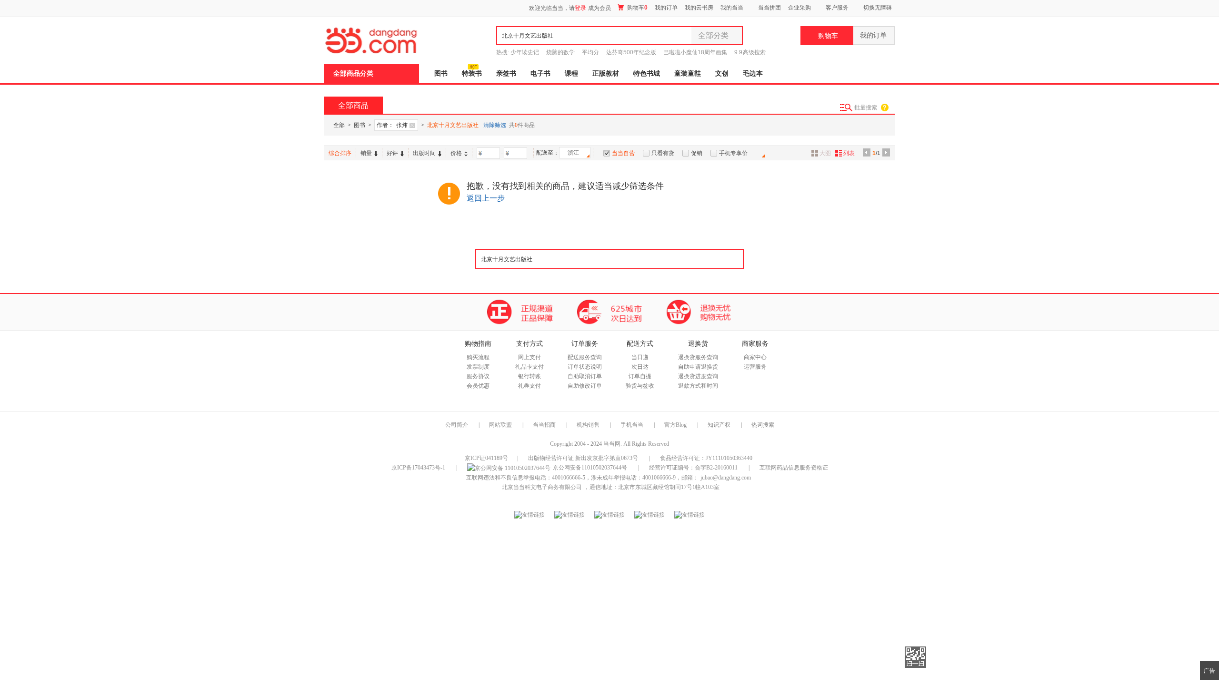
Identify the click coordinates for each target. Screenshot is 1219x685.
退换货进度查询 (698, 376)
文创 (722, 73)
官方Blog (675, 424)
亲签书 (506, 73)
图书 (441, 73)
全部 (339, 125)
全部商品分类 (353, 73)
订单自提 (640, 376)
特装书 (472, 73)
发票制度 (478, 366)
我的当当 (731, 7)
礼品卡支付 (529, 366)
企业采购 (799, 7)
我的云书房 (699, 7)
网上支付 (529, 357)
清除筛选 (494, 125)
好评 (392, 153)
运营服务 (755, 366)
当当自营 (623, 153)
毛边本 (753, 73)
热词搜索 (762, 424)
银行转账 (529, 376)
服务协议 (478, 376)
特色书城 (646, 73)
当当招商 (544, 424)
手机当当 (631, 424)
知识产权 (720, 424)
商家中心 (755, 357)
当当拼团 (769, 7)
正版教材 (605, 73)
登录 (580, 8)
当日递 (640, 357)
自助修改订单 (585, 385)
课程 (571, 73)
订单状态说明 (585, 366)
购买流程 (478, 357)
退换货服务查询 (698, 357)
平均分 (590, 52)
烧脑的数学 (560, 52)
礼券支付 (529, 385)
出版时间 (424, 153)
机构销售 (588, 424)
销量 (366, 153)
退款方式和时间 (698, 385)
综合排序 (340, 153)
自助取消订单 (585, 376)
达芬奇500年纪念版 (631, 52)
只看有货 (662, 153)
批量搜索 (865, 107)
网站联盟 (500, 424)
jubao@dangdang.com (725, 477)
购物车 (637, 7)
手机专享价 (733, 153)
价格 (456, 153)
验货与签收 (640, 385)
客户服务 (837, 7)
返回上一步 (486, 198)
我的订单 (666, 7)
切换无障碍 (877, 7)
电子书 (540, 73)
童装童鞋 (687, 73)
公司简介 (456, 424)
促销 (696, 153)
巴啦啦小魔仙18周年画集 (695, 52)
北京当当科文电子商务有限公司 (542, 487)
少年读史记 (524, 52)
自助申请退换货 (698, 366)
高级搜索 (754, 52)
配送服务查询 (585, 357)
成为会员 (599, 8)
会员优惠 (478, 385)
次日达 (640, 366)
